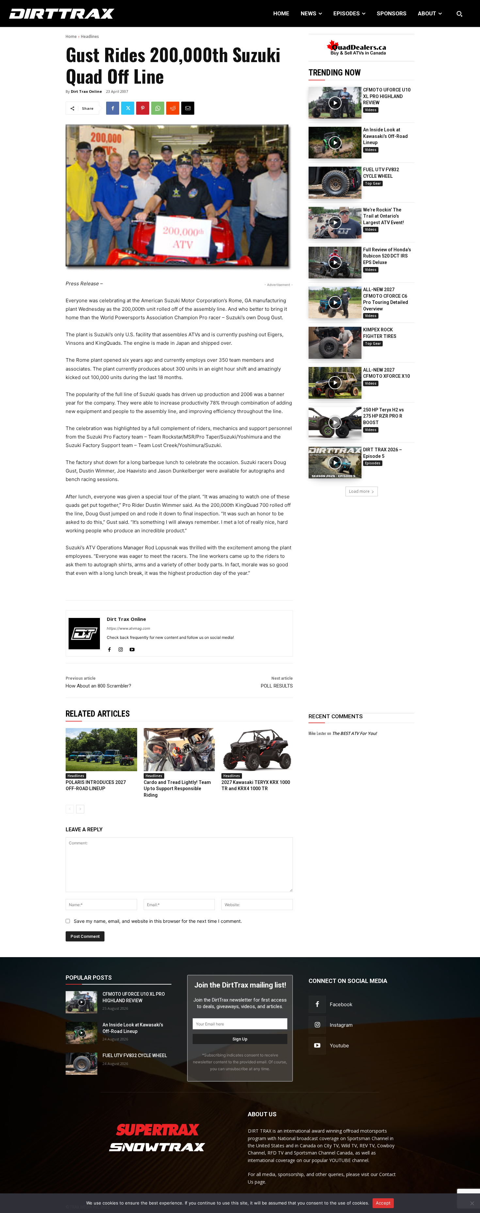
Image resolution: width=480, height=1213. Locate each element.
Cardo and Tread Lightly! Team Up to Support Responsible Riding (177, 789)
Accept (383, 1202)
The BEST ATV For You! (354, 733)
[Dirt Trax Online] (84, 633)
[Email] (187, 108)
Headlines (90, 36)
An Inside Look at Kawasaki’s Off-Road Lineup (385, 136)
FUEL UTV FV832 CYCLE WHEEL (135, 1055)
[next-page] (80, 809)
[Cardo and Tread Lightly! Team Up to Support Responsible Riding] (179, 749)
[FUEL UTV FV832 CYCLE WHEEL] (335, 182)
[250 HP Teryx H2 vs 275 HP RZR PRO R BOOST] (335, 423)
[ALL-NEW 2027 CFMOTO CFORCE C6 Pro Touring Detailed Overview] (335, 302)
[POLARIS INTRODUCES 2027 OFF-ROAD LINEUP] (101, 749)
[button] (459, 14)
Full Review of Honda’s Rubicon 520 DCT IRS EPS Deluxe (387, 256)
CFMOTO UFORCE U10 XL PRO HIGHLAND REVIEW (386, 96)
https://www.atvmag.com (128, 628)
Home (71, 36)
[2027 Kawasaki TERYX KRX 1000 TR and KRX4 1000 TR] (257, 749)
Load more (359, 491)
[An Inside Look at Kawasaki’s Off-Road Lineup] (335, 142)
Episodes (372, 463)
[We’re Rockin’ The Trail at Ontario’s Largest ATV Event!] (335, 223)
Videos (370, 110)
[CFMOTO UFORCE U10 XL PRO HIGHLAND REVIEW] (335, 103)
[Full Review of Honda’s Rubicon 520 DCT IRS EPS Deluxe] (335, 262)
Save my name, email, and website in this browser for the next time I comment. (158, 921)
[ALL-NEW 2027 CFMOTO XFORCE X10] (335, 383)
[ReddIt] (172, 108)
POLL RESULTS (277, 686)
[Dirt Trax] (49, 13)
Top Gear (373, 183)
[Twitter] (127, 108)
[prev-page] (70, 809)
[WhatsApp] (157, 108)
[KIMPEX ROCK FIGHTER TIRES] (335, 342)
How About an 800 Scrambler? (98, 686)
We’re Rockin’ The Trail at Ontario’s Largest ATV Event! (383, 216)
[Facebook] (112, 108)
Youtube (339, 1045)
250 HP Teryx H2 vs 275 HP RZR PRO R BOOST (383, 416)
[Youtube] (132, 647)
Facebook (341, 1004)
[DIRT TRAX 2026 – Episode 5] (335, 462)
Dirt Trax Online (86, 91)
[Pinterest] (142, 108)
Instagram (341, 1025)
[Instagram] (120, 647)
